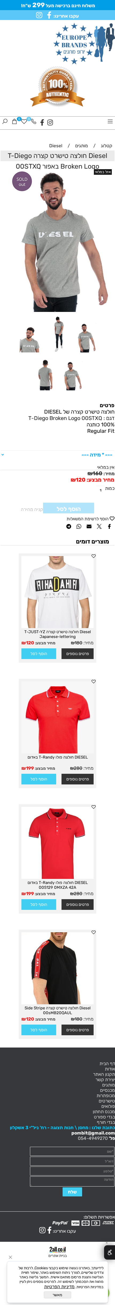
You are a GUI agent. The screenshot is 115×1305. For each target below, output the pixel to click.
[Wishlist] (24, 122)
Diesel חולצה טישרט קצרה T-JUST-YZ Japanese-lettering (57, 634)
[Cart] (14, 122)
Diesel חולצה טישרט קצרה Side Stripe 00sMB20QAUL (58, 1010)
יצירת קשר (105, 1079)
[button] (38, 653)
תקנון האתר (104, 1074)
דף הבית (107, 1063)
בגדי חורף (106, 1122)
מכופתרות (106, 1095)
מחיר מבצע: (100, 480)
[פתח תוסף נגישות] (109, 1252)
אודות (110, 1069)
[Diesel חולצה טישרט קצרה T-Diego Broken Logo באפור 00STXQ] (85, 353)
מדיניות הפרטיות (59, 1286)
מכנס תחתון (104, 1111)
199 (30, 768)
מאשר (57, 1295)
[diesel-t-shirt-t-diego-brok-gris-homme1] (71, 391)
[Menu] (110, 122)
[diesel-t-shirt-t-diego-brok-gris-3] (57, 353)
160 (97, 473)
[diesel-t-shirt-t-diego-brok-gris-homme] (30, 353)
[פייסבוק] (42, 122)
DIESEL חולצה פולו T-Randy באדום (58, 757)
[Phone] (33, 122)
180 (78, 642)
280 (78, 768)
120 (81, 480)
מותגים (108, 1085)
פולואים (108, 1106)
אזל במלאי (103, 172)
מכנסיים (107, 1090)
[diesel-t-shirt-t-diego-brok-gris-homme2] (43, 391)
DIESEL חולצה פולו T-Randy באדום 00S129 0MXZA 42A (58, 885)
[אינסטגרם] (50, 122)
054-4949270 (93, 1138)
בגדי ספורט (104, 1117)
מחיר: (108, 473)
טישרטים (107, 1101)
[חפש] (5, 122)
